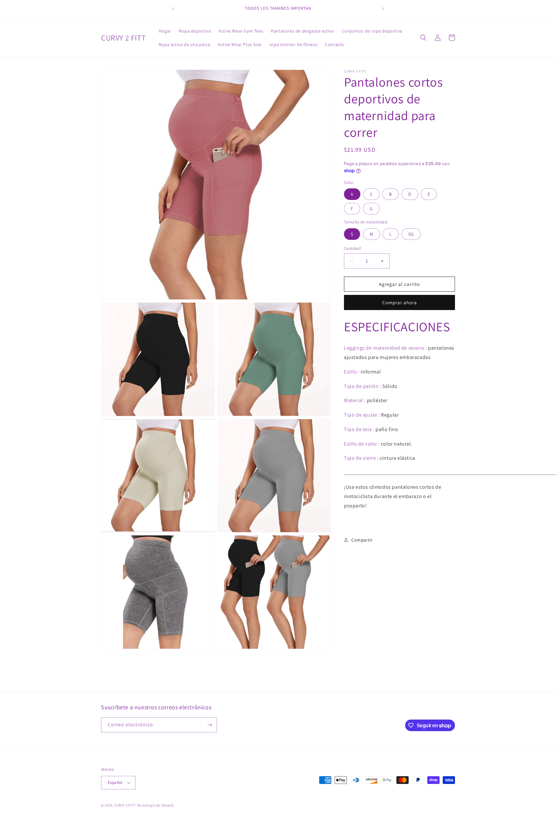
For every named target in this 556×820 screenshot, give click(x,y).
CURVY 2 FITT (125, 805)
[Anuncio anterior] (173, 9)
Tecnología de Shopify (155, 805)
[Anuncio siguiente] (383, 9)
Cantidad (352, 248)
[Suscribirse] (209, 724)
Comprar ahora (399, 302)
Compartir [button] (362, 540)
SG (411, 234)
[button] (423, 38)
